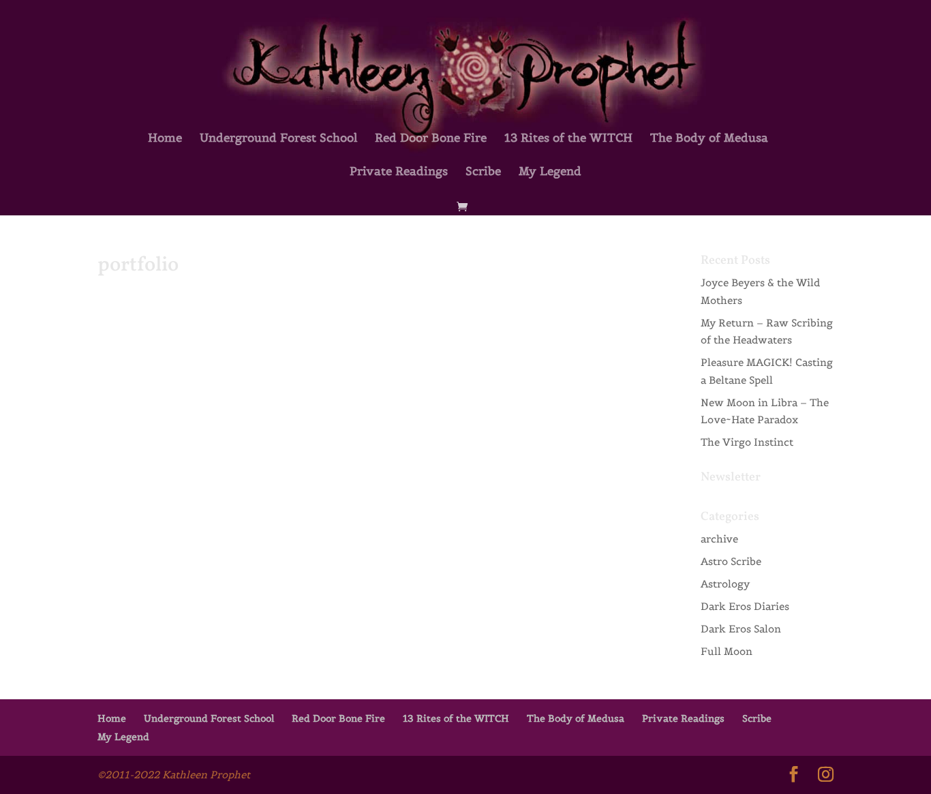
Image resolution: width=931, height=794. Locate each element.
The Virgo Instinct (747, 442)
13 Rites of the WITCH (568, 139)
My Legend (550, 172)
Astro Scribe (731, 561)
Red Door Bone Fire (431, 139)
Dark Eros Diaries (745, 606)
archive (719, 538)
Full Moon (726, 651)
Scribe (483, 172)
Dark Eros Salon (741, 628)
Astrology (725, 583)
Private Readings (399, 172)
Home (165, 139)
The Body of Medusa (709, 139)
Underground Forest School (278, 139)
